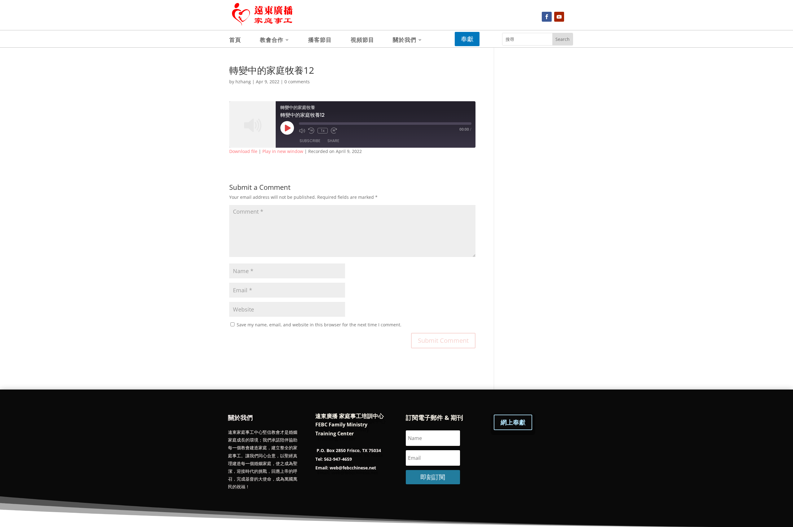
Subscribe (310, 140)
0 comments (297, 82)
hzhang (243, 82)
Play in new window (282, 151)
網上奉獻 (513, 422)
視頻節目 (362, 40)
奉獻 (467, 39)
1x (323, 130)
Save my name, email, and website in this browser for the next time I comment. (319, 325)
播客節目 (320, 40)
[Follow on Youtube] (559, 17)
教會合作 (271, 40)
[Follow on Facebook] (547, 17)
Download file (243, 151)
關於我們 (404, 40)
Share (333, 140)
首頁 (235, 40)
